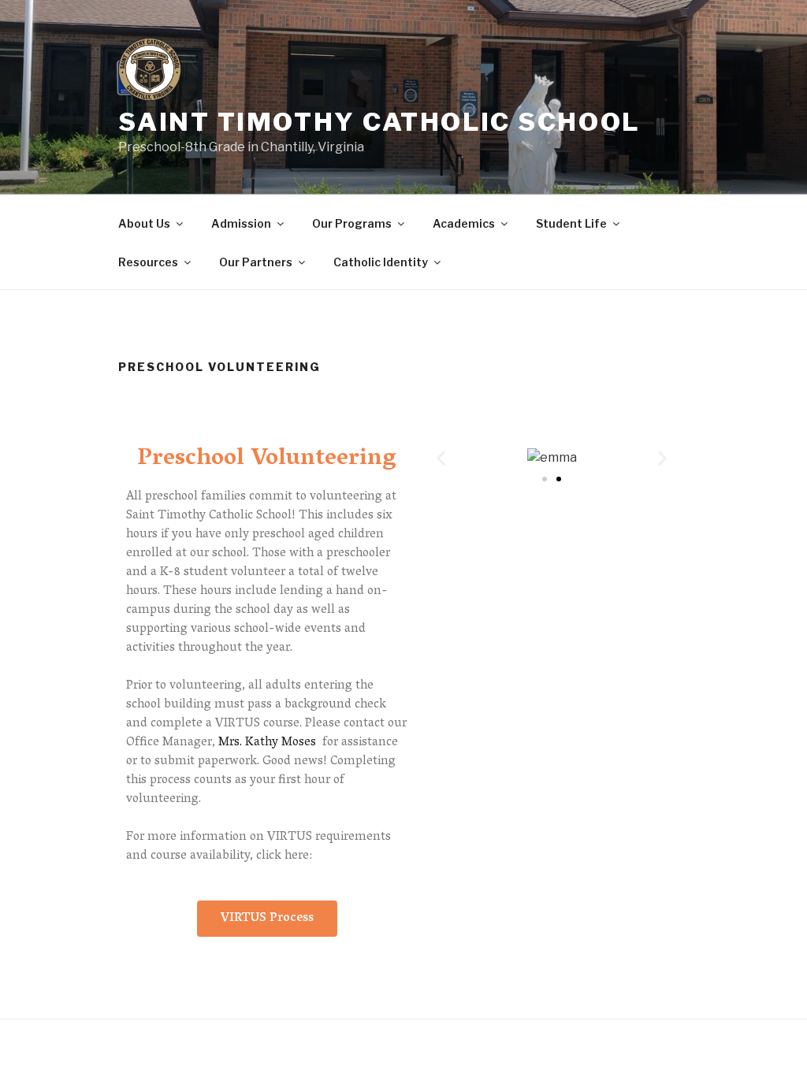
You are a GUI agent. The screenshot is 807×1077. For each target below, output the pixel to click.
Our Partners (255, 262)
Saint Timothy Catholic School (378, 121)
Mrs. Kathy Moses (267, 743)
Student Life (571, 223)
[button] (267, 919)
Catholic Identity (380, 262)
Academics (464, 223)
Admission (241, 223)
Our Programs (352, 223)
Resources (148, 262)
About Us (144, 223)
